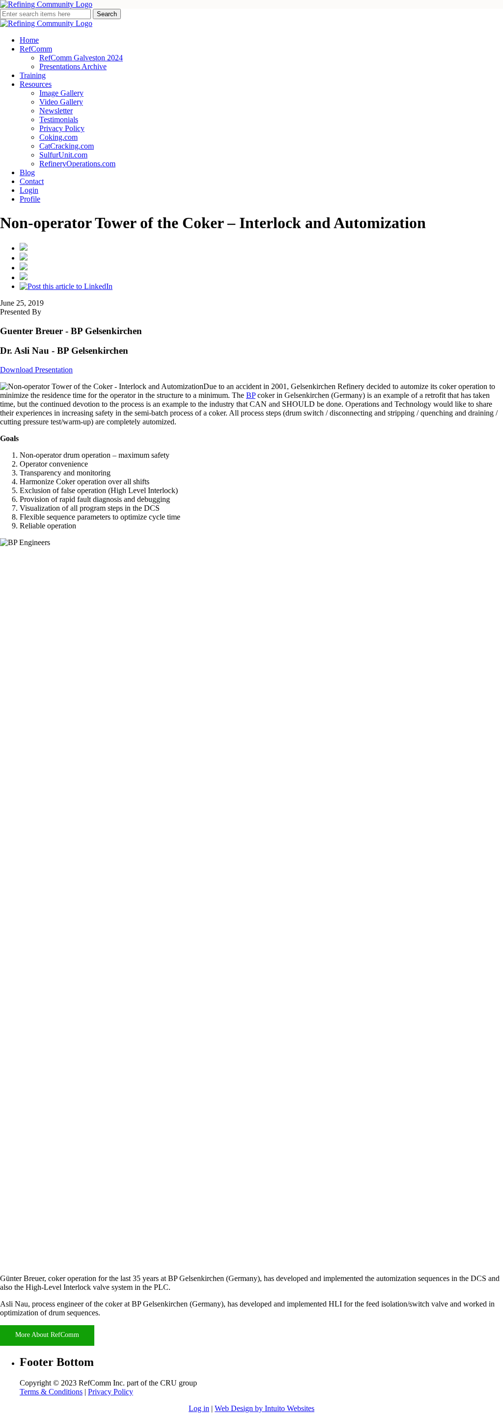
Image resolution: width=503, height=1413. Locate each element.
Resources (36, 84)
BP (250, 395)
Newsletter (56, 110)
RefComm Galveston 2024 (81, 57)
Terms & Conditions (51, 1391)
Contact (32, 181)
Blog (27, 172)
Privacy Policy (61, 128)
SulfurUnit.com (63, 155)
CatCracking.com (66, 146)
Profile (30, 199)
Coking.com (58, 137)
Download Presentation (36, 370)
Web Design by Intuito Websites (264, 1408)
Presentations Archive (73, 66)
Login (29, 190)
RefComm (36, 49)
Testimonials (58, 119)
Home (29, 40)
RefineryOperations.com (77, 163)
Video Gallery (61, 102)
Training (33, 75)
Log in (199, 1408)
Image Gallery (61, 93)
